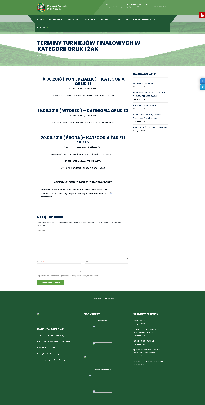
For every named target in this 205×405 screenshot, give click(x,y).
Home (39, 19)
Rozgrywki (73, 19)
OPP (126, 19)
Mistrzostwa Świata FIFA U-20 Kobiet (150, 127)
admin (57, 55)
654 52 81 (66, 342)
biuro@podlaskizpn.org (48, 354)
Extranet (106, 19)
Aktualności (55, 19)
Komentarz (41, 230)
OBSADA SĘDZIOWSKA (143, 83)
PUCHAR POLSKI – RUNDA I (145, 105)
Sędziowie (90, 19)
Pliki (117, 19)
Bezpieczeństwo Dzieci (144, 19)
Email (87, 262)
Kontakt (41, 27)
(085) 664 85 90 (51, 342)
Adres (157, 6)
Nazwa (40, 262)
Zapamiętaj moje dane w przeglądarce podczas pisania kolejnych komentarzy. (68, 276)
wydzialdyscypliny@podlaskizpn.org (53, 360)
